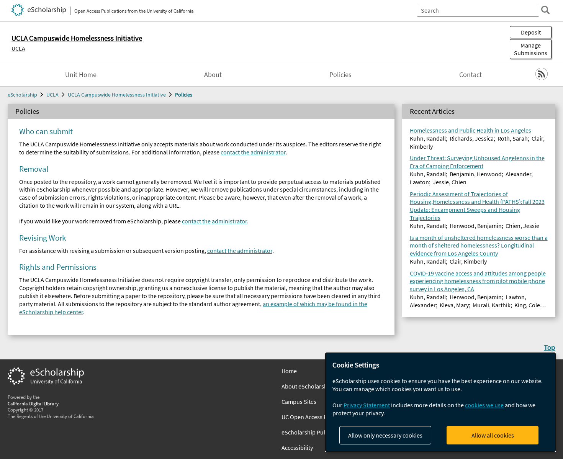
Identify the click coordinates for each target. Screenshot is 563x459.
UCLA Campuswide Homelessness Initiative (117, 94)
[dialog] (440, 402)
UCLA (18, 48)
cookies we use (484, 405)
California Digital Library (33, 403)
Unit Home (81, 74)
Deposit (531, 32)
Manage (530, 49)
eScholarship (22, 94)
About (213, 74)
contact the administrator (253, 152)
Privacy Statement (367, 405)
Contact (470, 74)
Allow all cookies (492, 435)
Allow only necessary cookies (385, 435)
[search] (545, 10)
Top (549, 347)
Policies (340, 74)
